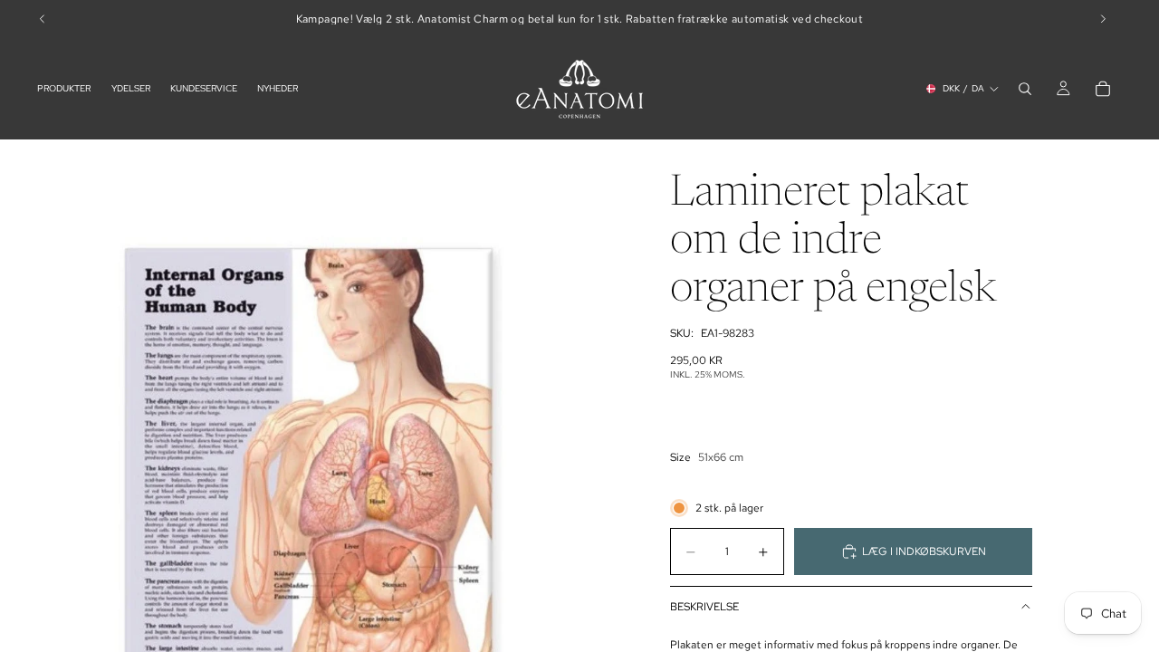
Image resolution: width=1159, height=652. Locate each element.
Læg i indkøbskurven (924, 551)
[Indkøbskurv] (1103, 89)
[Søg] (1025, 89)
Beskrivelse (704, 606)
